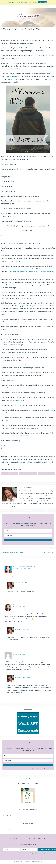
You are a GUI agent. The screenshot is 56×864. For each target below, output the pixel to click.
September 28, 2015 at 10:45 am (21, 568)
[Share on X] (28, 473)
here (48, 503)
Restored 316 (38, 861)
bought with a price (17, 261)
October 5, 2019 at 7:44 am (22, 677)
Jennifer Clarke (19, 582)
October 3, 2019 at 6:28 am (20, 654)
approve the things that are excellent (34, 306)
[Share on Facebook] (9, 473)
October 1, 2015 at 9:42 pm (22, 629)
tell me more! (43, 2)
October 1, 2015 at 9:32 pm (22, 584)
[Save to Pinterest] (46, 473)
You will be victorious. (17, 400)
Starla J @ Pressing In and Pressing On (24, 566)
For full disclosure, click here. (29, 35)
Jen (14, 604)
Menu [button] (29, 778)
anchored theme (28, 861)
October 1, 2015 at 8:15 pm (20, 606)
